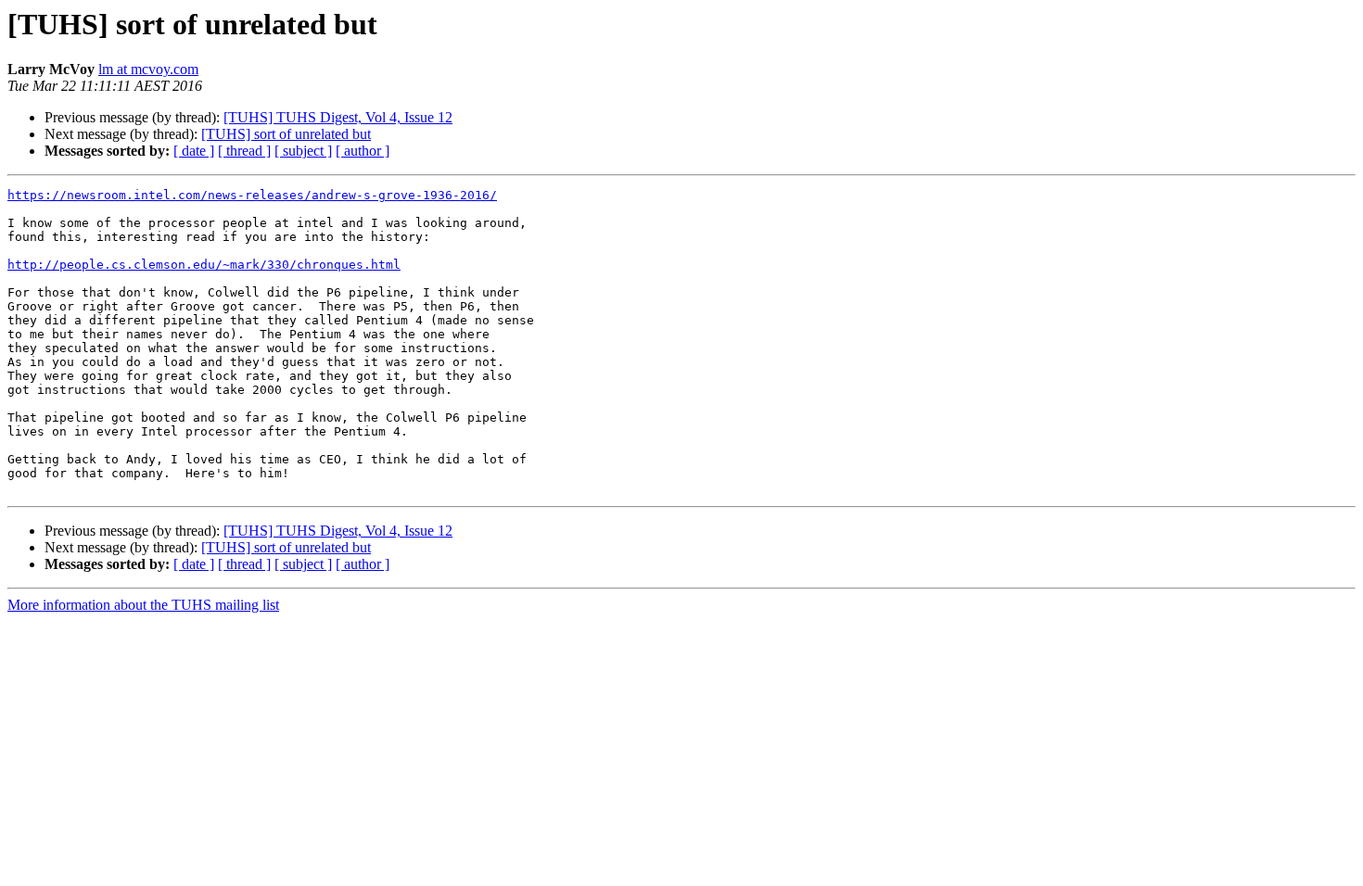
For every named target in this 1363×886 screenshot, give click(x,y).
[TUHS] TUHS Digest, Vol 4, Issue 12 (337, 117)
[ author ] (362, 150)
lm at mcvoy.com (148, 69)
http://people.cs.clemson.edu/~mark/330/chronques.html (204, 265)
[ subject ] (303, 150)
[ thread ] (244, 150)
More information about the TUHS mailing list (143, 605)
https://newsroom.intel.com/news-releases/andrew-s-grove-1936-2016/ (252, 195)
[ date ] (193, 150)
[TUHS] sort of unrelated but (286, 134)
